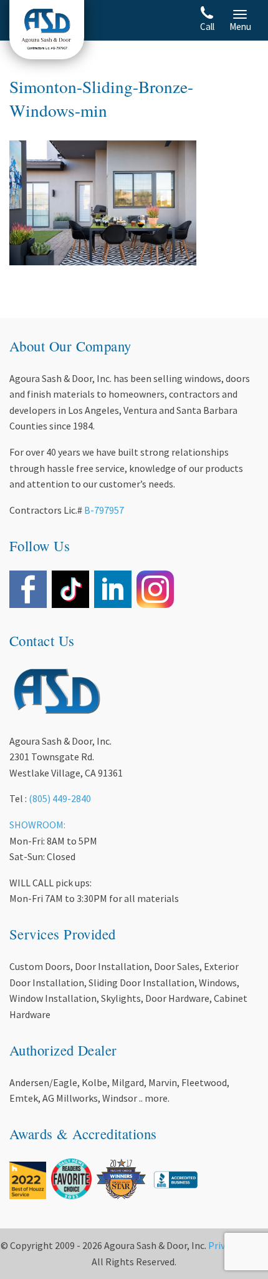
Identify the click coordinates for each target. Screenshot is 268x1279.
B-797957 (104, 510)
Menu (240, 26)
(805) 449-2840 (60, 798)
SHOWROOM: (37, 824)
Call (207, 26)
